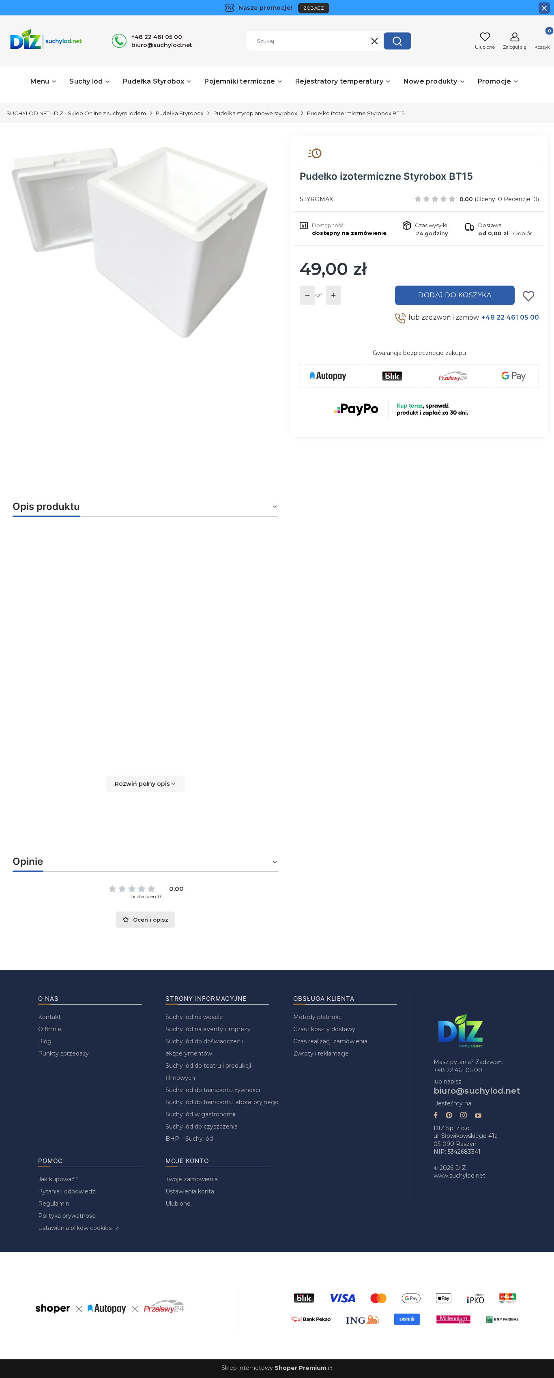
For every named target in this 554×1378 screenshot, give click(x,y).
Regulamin (53, 1203)
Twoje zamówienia (191, 1179)
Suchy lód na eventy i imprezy (208, 1029)
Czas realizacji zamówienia (330, 1041)
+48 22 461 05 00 (510, 317)
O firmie (49, 1029)
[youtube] (478, 1116)
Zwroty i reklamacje (321, 1053)
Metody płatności (318, 1017)
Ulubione (178, 1203)
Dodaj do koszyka (454, 295)
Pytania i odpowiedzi (67, 1191)
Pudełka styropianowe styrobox (255, 113)
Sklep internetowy (273, 1368)
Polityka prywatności (67, 1215)
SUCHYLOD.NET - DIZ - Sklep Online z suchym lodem (76, 113)
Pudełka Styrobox (180, 113)
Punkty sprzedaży (63, 1053)
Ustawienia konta (189, 1191)
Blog (45, 1041)
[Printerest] (449, 1116)
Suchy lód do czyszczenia (201, 1126)
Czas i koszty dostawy (324, 1029)
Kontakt (49, 1017)
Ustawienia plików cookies (75, 1228)
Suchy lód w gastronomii (200, 1114)
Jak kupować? (58, 1179)
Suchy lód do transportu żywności (212, 1090)
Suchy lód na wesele (194, 1017)
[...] (139, 242)
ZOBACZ (313, 8)
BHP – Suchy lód (189, 1138)
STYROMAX (316, 199)
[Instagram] (463, 1116)
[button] (397, 40)
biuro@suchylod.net (477, 1091)
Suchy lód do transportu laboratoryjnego (222, 1102)
